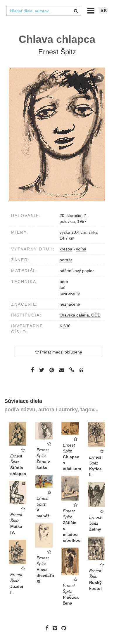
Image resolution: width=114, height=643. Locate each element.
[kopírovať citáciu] (81, 370)
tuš (62, 287)
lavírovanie (70, 293)
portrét (66, 259)
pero (64, 281)
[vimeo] (56, 628)
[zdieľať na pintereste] (51, 370)
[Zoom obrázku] (57, 134)
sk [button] (104, 10)
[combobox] (43, 11)
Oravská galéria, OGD (80, 315)
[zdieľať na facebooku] (32, 370)
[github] (65, 628)
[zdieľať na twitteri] (41, 370)
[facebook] (48, 628)
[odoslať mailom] (61, 370)
